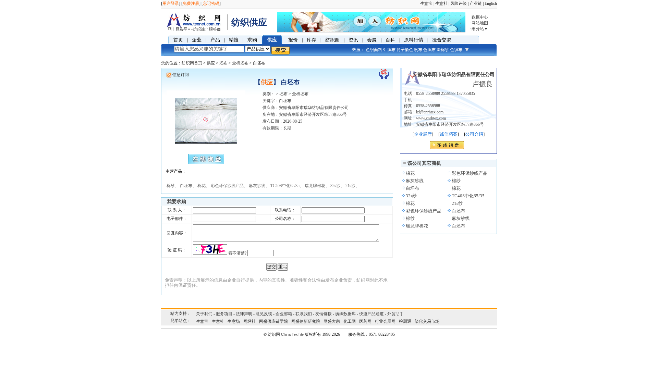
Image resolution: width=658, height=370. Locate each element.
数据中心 (480, 17)
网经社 (249, 321)
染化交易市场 (427, 321)
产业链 (476, 3)
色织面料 (374, 49)
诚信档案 (449, 134)
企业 (197, 39)
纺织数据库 (345, 313)
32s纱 (411, 195)
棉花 (410, 173)
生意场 (234, 321)
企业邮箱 (284, 313)
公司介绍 (474, 134)
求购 (252, 39)
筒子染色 (405, 49)
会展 (372, 39)
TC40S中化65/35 (468, 195)
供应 (272, 39)
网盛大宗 (332, 321)
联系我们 (303, 313)
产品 (215, 39)
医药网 (365, 321)
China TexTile (292, 334)
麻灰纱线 (415, 180)
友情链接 (323, 313)
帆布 (418, 49)
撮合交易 (441, 39)
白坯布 (412, 188)
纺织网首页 (192, 63)
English (491, 3)
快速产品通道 (371, 313)
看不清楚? (237, 253)
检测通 (405, 321)
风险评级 (458, 3)
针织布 (389, 49)
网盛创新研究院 (305, 321)
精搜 (234, 39)
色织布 (429, 49)
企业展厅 (423, 134)
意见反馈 (264, 313)
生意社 (441, 3)
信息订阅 (180, 74)
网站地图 (480, 23)
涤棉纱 (443, 49)
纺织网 (274, 334)
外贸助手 (395, 313)
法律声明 (244, 313)
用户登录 (170, 3)
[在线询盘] (447, 147)
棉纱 (456, 180)
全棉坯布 (240, 63)
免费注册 (191, 3)
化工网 (349, 321)
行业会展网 (385, 321)
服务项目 (224, 313)
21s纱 (457, 203)
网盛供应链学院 (273, 321)
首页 (178, 39)
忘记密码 (211, 3)
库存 (311, 39)
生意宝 (426, 3)
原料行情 (413, 39)
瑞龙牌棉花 (417, 226)
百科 (390, 39)
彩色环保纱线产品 (469, 173)
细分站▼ (480, 28)
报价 (293, 39)
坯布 (223, 63)
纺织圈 (332, 39)
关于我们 (204, 313)
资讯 (353, 39)
